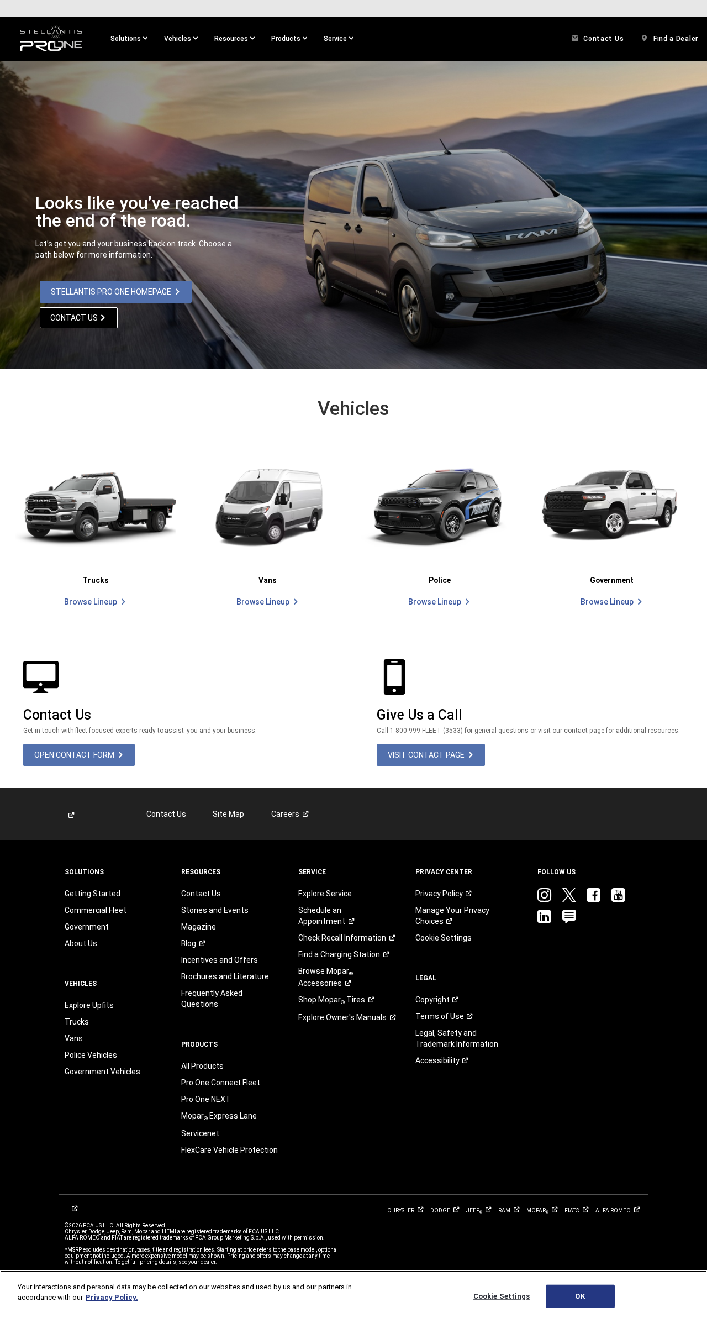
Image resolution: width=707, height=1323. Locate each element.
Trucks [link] (77, 1021)
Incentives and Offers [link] (219, 960)
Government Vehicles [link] (102, 1071)
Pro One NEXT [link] (206, 1099)
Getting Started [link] (92, 893)
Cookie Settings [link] (443, 937)
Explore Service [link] (325, 893)
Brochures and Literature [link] (225, 976)
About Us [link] (81, 943)
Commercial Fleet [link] (95, 910)
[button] (129, 39)
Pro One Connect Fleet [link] (220, 1082)
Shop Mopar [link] (331, 1000)
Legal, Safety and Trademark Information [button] (456, 1038)
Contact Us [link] (166, 814)
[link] (51, 39)
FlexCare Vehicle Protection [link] (229, 1150)
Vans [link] (74, 1038)
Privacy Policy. (112, 1297)
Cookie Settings (501, 1296)
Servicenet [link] (200, 1133)
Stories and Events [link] (215, 910)
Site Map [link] (228, 814)
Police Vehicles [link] (91, 1055)
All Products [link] (202, 1066)
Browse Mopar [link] (325, 977)
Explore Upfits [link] (89, 1005)
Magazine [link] (198, 926)
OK (579, 1296)
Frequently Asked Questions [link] (211, 999)
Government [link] (87, 926)
